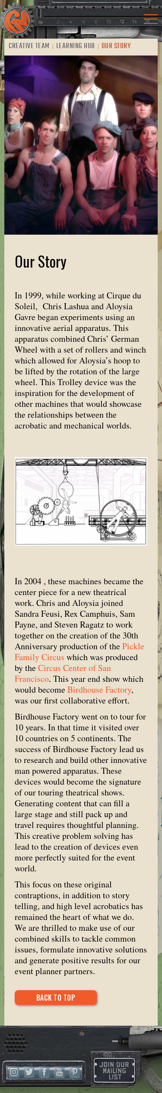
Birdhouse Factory (99, 689)
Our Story (116, 46)
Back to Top (56, 997)
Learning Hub (75, 46)
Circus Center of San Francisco (63, 673)
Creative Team (29, 46)
